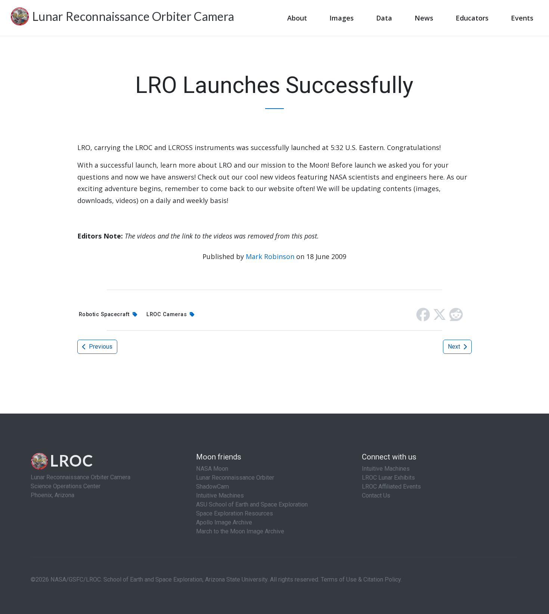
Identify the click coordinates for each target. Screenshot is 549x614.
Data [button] (384, 17)
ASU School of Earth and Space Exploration (252, 504)
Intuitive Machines (220, 495)
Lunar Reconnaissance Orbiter (235, 477)
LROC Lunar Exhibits (388, 477)
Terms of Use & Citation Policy (361, 579)
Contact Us (376, 495)
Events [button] (522, 17)
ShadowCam (212, 486)
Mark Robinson (270, 256)
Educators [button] (472, 17)
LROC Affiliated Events (391, 486)
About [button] (297, 17)
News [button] (424, 17)
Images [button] (341, 17)
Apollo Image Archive (224, 522)
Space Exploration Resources (234, 513)
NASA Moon (212, 468)
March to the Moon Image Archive (240, 531)
